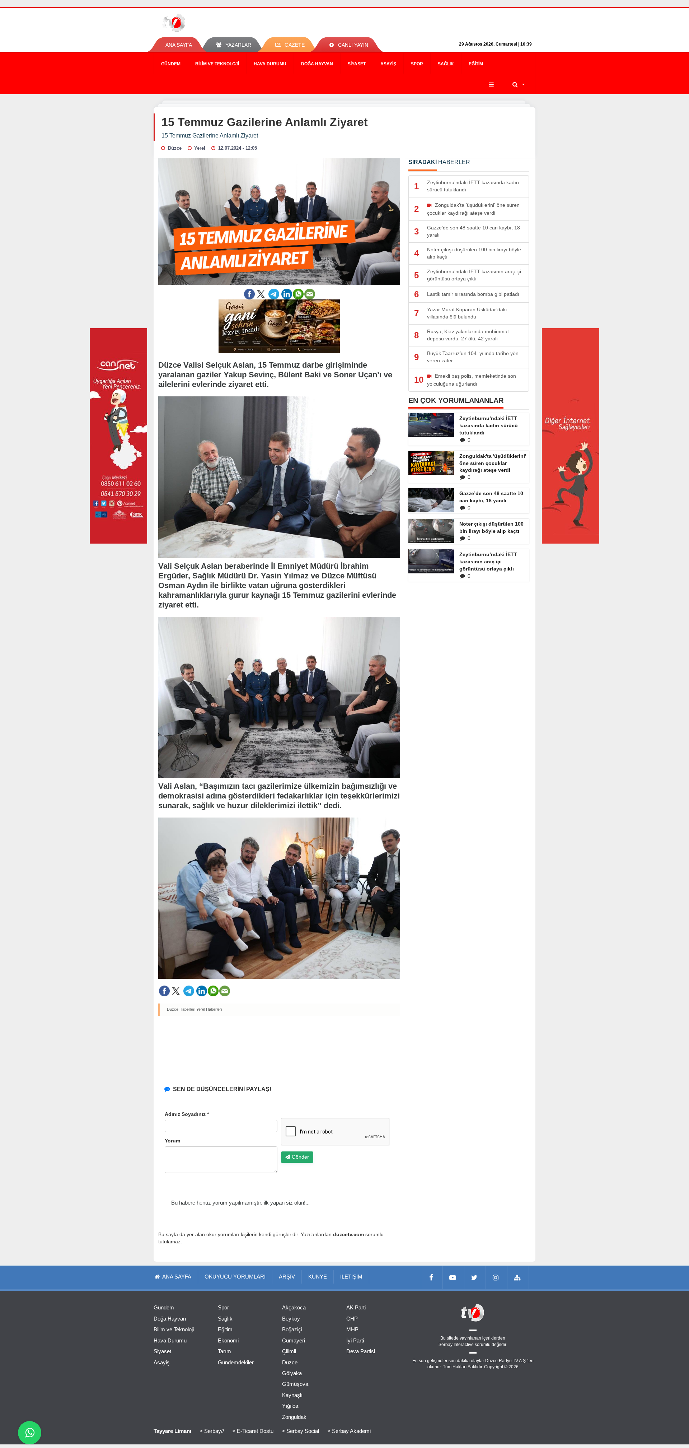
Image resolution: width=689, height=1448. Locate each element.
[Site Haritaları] (518, 1277)
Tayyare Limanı (172, 1431)
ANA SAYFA (178, 45)
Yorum (172, 1141)
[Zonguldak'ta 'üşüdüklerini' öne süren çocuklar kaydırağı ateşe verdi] (431, 463)
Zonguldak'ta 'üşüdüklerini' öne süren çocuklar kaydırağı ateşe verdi (492, 463)
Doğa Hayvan (317, 63)
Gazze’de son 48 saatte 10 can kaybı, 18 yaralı (491, 496)
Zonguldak (294, 1417)
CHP (352, 1319)
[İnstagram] (496, 1277)
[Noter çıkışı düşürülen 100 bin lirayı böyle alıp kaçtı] (431, 531)
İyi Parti (355, 1340)
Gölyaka (292, 1373)
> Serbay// (212, 1431)
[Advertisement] (279, 1049)
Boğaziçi (292, 1329)
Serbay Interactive (456, 1344)
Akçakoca (294, 1307)
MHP (352, 1329)
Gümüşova (295, 1384)
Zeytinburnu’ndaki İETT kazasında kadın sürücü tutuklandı (488, 425)
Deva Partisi (360, 1351)
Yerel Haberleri (209, 1009)
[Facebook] (432, 1277)
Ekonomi (228, 1340)
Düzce (289, 1362)
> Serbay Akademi (349, 1431)
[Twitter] (475, 1277)
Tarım (224, 1351)
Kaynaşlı (292, 1395)
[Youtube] (453, 1277)
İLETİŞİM (351, 1277)
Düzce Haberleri (181, 1009)
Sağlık (446, 63)
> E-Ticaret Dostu (252, 1431)
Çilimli (289, 1351)
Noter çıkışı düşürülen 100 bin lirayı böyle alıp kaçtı (491, 527)
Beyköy (291, 1319)
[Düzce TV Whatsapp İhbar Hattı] (29, 1432)
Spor (417, 63)
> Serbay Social (300, 1431)
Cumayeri (293, 1340)
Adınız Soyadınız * (187, 1114)
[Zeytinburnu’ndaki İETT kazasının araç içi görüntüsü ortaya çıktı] (431, 561)
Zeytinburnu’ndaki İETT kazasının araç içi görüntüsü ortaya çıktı (488, 561)
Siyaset (357, 63)
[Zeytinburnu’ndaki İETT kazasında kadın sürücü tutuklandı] (431, 425)
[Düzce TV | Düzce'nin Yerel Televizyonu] (200, 23)
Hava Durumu (270, 63)
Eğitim (476, 63)
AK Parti (356, 1307)
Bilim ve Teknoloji (217, 63)
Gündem (171, 63)
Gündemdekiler (236, 1362)
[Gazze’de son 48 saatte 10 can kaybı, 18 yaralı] (431, 500)
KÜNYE (317, 1277)
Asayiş (388, 63)
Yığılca (290, 1406)
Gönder (299, 1157)
